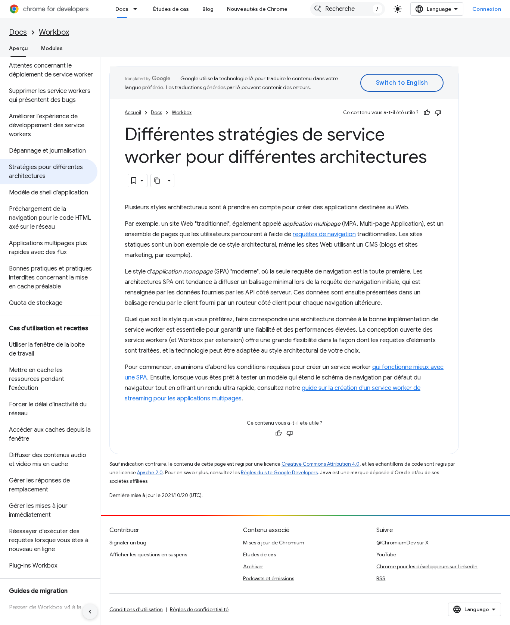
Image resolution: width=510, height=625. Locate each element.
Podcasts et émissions (268, 578)
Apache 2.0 (150, 472)
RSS (380, 578)
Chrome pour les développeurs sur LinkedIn (427, 566)
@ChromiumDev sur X (402, 542)
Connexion (486, 9)
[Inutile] (438, 112)
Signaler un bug (127, 542)
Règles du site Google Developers (279, 472)
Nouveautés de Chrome (257, 9)
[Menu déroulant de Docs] (137, 8)
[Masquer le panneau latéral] (90, 611)
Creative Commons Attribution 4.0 (321, 464)
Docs (121, 9)
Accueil (133, 112)
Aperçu (18, 48)
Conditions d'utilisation (136, 609)
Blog (208, 9)
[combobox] (347, 9)
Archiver (253, 566)
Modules (52, 48)
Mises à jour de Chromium (273, 542)
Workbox (54, 32)
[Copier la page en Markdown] (157, 180)
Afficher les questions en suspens (148, 554)
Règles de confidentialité (199, 609)
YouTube (386, 554)
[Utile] (426, 112)
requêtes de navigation (324, 234)
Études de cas (171, 9)
